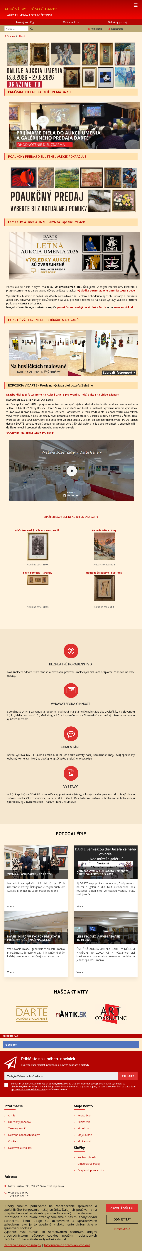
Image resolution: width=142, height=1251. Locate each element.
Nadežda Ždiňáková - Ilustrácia (104, 572)
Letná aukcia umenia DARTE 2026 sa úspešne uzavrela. (47, 222)
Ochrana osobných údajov (24, 1135)
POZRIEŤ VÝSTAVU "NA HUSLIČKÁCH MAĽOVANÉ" (44, 320)
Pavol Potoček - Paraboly (37, 572)
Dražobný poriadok (19, 1122)
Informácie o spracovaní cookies (67, 1245)
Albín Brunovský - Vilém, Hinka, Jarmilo (37, 530)
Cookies (13, 1141)
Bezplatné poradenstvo (91, 1170)
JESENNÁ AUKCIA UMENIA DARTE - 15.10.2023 (99, 938)
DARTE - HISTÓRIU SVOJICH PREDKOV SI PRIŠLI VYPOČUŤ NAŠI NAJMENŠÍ (33, 938)
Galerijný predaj (117, 22)
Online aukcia (71, 22)
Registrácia (117, 28)
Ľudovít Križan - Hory (104, 530)
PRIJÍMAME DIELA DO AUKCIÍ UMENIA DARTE (40, 92)
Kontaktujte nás (87, 1157)
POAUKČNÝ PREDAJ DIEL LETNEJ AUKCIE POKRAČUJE (47, 156)
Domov (10, 36)
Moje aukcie (84, 1135)
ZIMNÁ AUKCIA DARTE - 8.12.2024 (29, 874)
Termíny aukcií (16, 1128)
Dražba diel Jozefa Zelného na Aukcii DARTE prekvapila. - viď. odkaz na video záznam (62, 394)
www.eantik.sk (124, 307)
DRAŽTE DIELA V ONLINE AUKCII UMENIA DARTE (71, 516)
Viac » (10, 906)
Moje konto (84, 1128)
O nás (11, 1115)
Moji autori (84, 1141)
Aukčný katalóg (25, 22)
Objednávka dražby (88, 1163)
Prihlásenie (96, 28)
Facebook (11, 1044)
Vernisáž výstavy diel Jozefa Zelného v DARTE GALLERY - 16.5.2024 (102, 872)
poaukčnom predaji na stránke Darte (81, 307)
